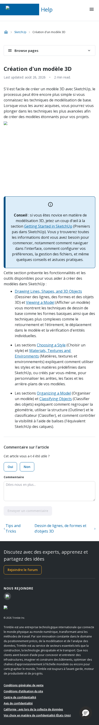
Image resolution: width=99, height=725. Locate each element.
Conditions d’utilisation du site (23, 691)
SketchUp (20, 32)
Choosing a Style (51, 345)
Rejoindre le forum (23, 570)
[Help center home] (6, 32)
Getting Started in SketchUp (48, 226)
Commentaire (14, 477)
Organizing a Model (54, 393)
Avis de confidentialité (18, 703)
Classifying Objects (55, 398)
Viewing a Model (40, 302)
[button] (85, 712)
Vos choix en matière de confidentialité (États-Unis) (37, 715)
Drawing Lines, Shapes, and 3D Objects (48, 291)
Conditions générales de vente (24, 685)
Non (27, 467)
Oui (10, 467)
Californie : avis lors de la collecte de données (33, 709)
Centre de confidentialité (20, 697)
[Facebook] (7, 596)
